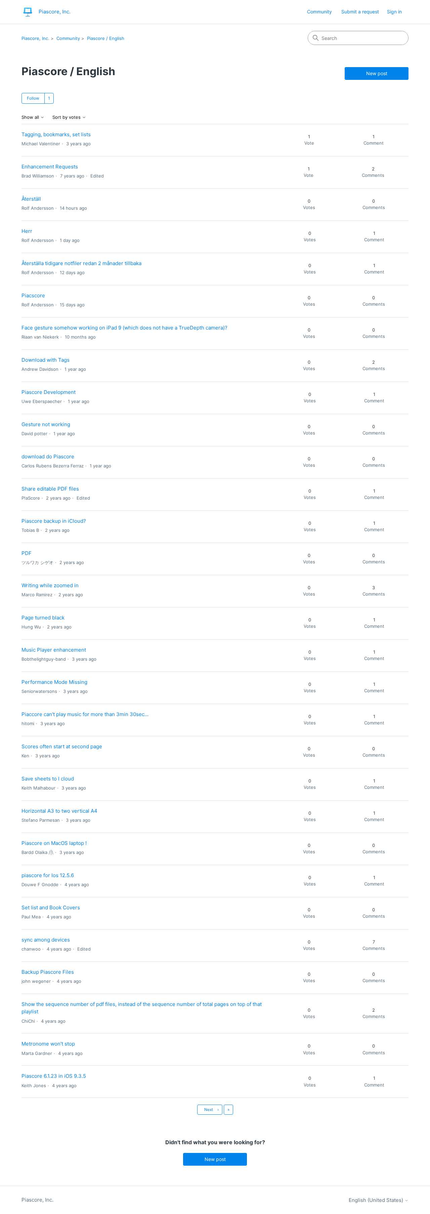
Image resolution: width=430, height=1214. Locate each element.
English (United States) (376, 1200)
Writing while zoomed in (50, 585)
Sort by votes (67, 117)
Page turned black (43, 617)
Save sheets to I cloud (48, 778)
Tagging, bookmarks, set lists (56, 134)
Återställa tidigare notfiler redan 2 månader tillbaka (81, 263)
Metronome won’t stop (48, 1044)
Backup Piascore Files (48, 972)
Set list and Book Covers (51, 907)
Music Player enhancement (54, 650)
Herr (27, 231)
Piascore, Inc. (35, 38)
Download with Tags (46, 360)
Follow (33, 98)
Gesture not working (46, 424)
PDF (27, 553)
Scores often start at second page (62, 746)
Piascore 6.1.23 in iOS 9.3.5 (54, 1076)
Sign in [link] (394, 11)
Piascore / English (105, 38)
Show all (31, 117)
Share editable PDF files (50, 489)
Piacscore (33, 295)
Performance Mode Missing (54, 682)
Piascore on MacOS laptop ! (54, 843)
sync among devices (46, 940)
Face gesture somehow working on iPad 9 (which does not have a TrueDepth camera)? (124, 327)
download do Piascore (48, 456)
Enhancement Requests (50, 166)
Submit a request (360, 11)
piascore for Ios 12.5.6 (48, 875)
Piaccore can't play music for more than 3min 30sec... (85, 714)
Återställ (31, 199)
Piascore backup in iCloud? (54, 521)
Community (319, 11)
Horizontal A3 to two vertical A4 (59, 811)
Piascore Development (49, 392)
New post (376, 73)
